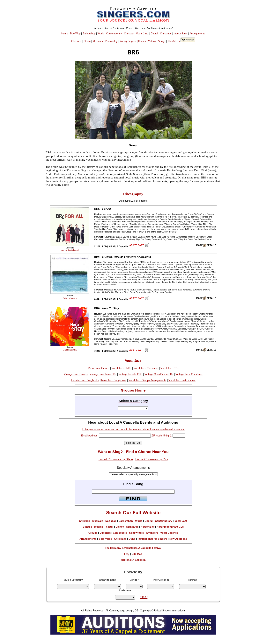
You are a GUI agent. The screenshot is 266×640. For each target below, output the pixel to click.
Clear (143, 597)
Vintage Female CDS (130, 374)
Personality (111, 41)
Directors (105, 532)
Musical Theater (103, 526)
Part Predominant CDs (170, 526)
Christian (129, 33)
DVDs (132, 538)
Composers (120, 532)
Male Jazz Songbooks (113, 380)
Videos (152, 41)
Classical (76, 41)
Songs (161, 41)
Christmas (166, 33)
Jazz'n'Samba (70, 350)
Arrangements (197, 33)
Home (64, 33)
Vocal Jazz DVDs (121, 368)
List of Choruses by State (116, 459)
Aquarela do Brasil (69, 250)
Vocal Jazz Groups (98, 368)
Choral (154, 33)
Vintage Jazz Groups (76, 374)
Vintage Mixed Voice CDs (158, 374)
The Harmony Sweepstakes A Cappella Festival (133, 547)
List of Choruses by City (151, 459)
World (101, 33)
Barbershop (89, 33)
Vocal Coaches (169, 532)
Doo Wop (75, 33)
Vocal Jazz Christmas (146, 368)
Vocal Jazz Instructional (182, 380)
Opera (87, 41)
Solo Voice (105, 538)
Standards (132, 526)
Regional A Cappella (133, 559)
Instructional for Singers (152, 538)
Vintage (87, 526)
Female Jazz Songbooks (85, 380)
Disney (142, 41)
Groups (92, 532)
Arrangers (152, 532)
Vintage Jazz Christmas (189, 374)
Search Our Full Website (133, 512)
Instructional (181, 33)
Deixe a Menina (70, 298)
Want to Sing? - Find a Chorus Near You (133, 452)
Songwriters (136, 532)
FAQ (126, 554)
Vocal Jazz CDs (169, 368)
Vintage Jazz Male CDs (103, 374)
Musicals (98, 41)
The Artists (173, 41)
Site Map (137, 554)
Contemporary (114, 33)
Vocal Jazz (142, 33)
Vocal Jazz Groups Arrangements (147, 380)
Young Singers (128, 41)
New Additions (178, 538)
